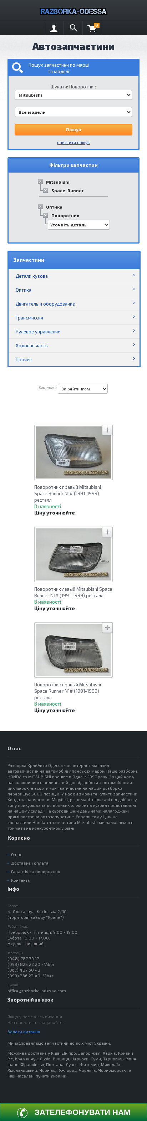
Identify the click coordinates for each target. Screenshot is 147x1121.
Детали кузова (32, 276)
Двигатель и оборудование (45, 304)
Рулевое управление (38, 331)
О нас (16, 854)
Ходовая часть (32, 345)
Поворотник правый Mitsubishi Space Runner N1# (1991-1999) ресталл (67, 493)
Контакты (21, 879)
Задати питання (23, 1031)
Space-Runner (67, 190)
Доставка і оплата (30, 862)
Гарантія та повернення (35, 871)
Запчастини (29, 260)
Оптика (54, 206)
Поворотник (65, 215)
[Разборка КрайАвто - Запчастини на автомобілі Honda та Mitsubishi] (74, 10)
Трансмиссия (29, 318)
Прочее (24, 359)
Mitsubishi (58, 181)
